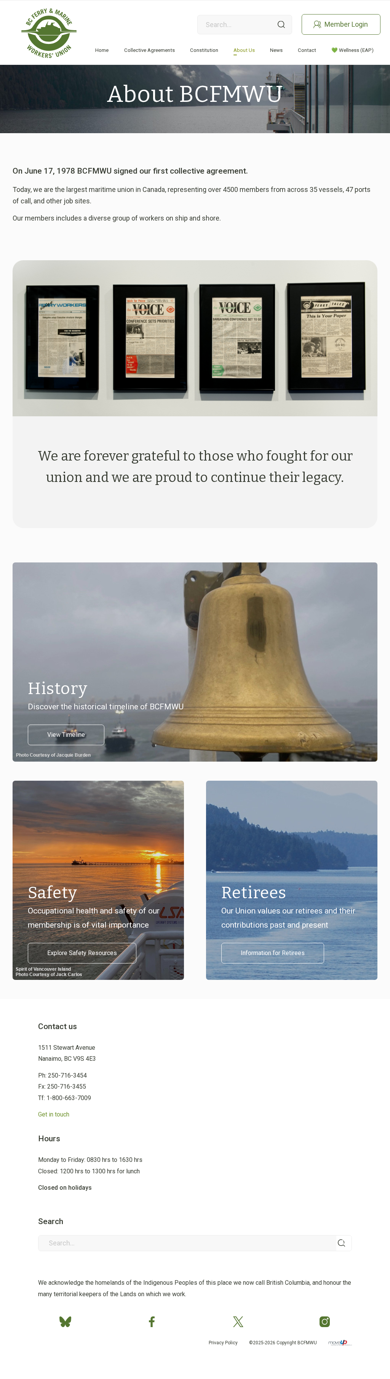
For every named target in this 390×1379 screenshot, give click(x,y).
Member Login (346, 24)
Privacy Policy (223, 1342)
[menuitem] (102, 50)
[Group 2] (49, 33)
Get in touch (53, 1114)
